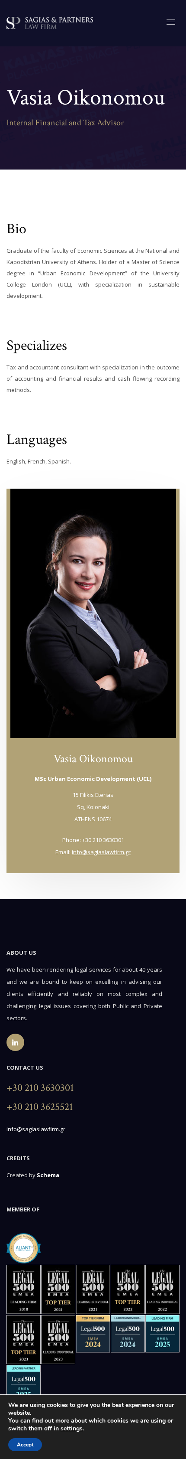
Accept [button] (25, 1444)
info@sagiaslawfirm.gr (101, 852)
